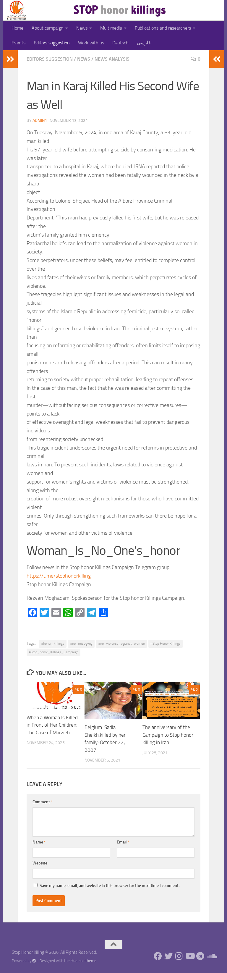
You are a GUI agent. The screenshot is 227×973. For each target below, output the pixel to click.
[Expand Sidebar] (10, 59)
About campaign (48, 28)
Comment (43, 801)
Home (17, 28)
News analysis (112, 59)
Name (39, 842)
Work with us (91, 43)
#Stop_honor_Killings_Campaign (53, 652)
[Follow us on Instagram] (179, 956)
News (81, 28)
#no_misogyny (81, 643)
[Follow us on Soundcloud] (211, 956)
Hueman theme (83, 961)
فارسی (144, 43)
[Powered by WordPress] (34, 961)
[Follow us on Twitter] (168, 956)
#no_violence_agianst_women (121, 643)
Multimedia (111, 28)
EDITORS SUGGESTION (50, 59)
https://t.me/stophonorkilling (59, 576)
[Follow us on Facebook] (158, 956)
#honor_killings (52, 643)
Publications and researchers (163, 28)
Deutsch (120, 43)
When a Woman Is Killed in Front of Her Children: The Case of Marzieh (52, 725)
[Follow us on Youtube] (190, 956)
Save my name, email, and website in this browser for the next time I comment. (109, 885)
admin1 (40, 120)
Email (123, 842)
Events (18, 43)
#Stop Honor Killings (165, 643)
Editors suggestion (52, 43)
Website (40, 863)
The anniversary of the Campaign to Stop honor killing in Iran (167, 734)
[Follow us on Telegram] (200, 956)
